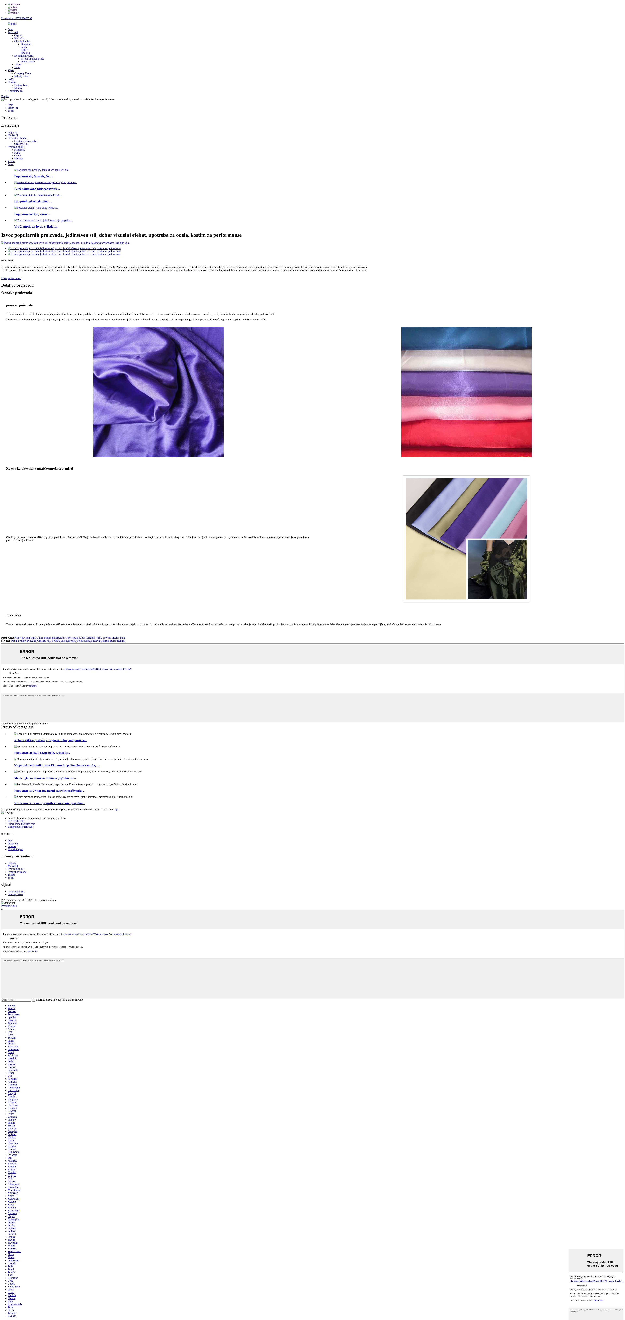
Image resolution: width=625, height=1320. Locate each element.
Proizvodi (13, 32)
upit (117, 809)
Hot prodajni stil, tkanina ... (33, 201)
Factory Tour (21, 85)
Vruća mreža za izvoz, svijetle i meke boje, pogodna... (49, 803)
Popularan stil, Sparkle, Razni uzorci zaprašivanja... (49, 790)
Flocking (25, 52)
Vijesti (11, 70)
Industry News (21, 76)
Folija (24, 47)
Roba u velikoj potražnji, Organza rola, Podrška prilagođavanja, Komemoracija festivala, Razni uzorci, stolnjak (68, 640)
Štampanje (26, 44)
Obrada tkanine (22, 41)
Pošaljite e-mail (9, 905)
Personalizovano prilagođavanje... (37, 188)
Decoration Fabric (23, 55)
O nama (12, 82)
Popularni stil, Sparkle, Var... (33, 176)
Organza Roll (28, 61)
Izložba (18, 88)
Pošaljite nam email (11, 278)
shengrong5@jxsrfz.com (20, 826)
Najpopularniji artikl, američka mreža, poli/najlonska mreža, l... (57, 765)
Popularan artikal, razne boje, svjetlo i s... (42, 752)
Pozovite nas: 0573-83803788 (16, 18)
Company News (22, 73)
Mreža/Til (19, 38)
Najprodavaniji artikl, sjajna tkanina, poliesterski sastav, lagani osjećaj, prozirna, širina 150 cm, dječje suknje (69, 637)
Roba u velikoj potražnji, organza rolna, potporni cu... (50, 740)
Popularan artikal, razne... (32, 214)
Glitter (24, 49)
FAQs (11, 79)
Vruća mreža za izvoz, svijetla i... (36, 226)
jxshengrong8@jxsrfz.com (21, 823)
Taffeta (17, 64)
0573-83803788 (16, 820)
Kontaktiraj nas (15, 90)
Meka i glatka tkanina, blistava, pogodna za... (45, 778)
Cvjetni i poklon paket (32, 58)
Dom (10, 29)
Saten (17, 67)
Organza (18, 35)
